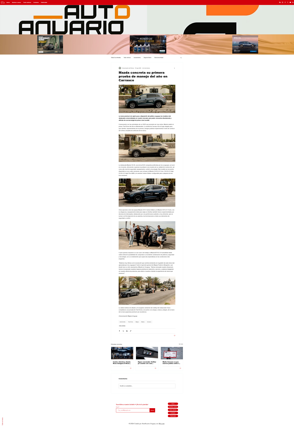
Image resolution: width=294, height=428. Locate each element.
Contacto (173, 413)
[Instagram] (282, 2)
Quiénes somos (173, 407)
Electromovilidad (158, 57)
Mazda (142, 321)
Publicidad (173, 416)
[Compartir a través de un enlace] (130, 331)
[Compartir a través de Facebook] (119, 331)
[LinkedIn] (280, 2)
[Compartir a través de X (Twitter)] (123, 331)
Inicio (173, 404)
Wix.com (162, 423)
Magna (137, 321)
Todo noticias (127, 57)
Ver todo (181, 344)
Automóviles (122, 321)
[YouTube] (290, 2)
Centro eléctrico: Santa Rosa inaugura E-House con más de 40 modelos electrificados (122, 362)
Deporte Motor (147, 57)
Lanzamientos (137, 57)
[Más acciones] (174, 68)
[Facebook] (285, 2)
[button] (181, 57)
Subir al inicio (2, 421)
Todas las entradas (116, 57)
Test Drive (130, 321)
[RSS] (293, 2)
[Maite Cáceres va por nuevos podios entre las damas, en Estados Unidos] (172, 353)
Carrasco (149, 321)
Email (117, 407)
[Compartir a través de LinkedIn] (127, 331)
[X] (288, 2)
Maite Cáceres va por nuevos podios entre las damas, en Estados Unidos (172, 362)
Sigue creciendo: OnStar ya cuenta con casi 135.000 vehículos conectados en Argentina (147, 362)
